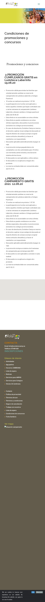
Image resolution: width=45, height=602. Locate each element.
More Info (39, 592)
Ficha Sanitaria (11, 417)
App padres (10, 364)
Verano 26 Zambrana (13, 384)
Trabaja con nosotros (13, 407)
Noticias (9, 374)
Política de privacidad (13, 394)
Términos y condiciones (14, 401)
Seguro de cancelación (14, 404)
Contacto (9, 391)
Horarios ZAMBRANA (13, 368)
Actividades (10, 361)
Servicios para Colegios (14, 380)
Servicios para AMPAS (13, 377)
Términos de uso (12, 397)
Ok (33, 592)
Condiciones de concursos (15, 413)
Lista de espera (11, 371)
